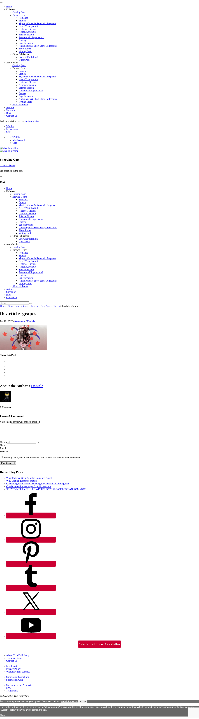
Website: (4, 451)
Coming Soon (19, 12)
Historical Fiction (27, 29)
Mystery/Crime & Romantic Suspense (37, 23)
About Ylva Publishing (17, 655)
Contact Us (11, 115)
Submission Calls (14, 679)
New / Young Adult (28, 26)
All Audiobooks (20, 104)
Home (9, 6)
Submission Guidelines (17, 677)
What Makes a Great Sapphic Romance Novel (29, 478)
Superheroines (26, 43)
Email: (3, 448)
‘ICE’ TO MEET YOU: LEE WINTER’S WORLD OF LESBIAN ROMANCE (46, 489)
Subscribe (11, 110)
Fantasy (22, 40)
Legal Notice (12, 666)
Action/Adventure (27, 31)
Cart (8, 132)
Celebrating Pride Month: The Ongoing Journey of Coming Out (37, 483)
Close (3, 715)
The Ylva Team (13, 658)
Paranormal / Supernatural (31, 37)
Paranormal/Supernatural (31, 90)
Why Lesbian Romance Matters (21, 480)
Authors (10, 107)
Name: (3, 445)
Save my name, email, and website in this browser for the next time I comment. (42, 457)
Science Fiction (26, 34)
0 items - (7, 165)
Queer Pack (24, 59)
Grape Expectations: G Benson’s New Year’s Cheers (34, 306)
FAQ (8, 688)
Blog (8, 113)
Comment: (5, 442)
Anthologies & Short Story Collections (38, 45)
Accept (82, 701)
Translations (12, 690)
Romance (23, 17)
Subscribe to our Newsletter (19, 685)
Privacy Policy (13, 669)
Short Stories (25, 48)
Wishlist (10, 126)
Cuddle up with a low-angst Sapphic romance (28, 486)
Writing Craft (25, 51)
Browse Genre (19, 15)
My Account (12, 129)
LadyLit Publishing (28, 57)
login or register (32, 121)
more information (69, 701)
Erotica (22, 20)
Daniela (31, 321)
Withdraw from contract (18, 671)
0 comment (19, 321)
